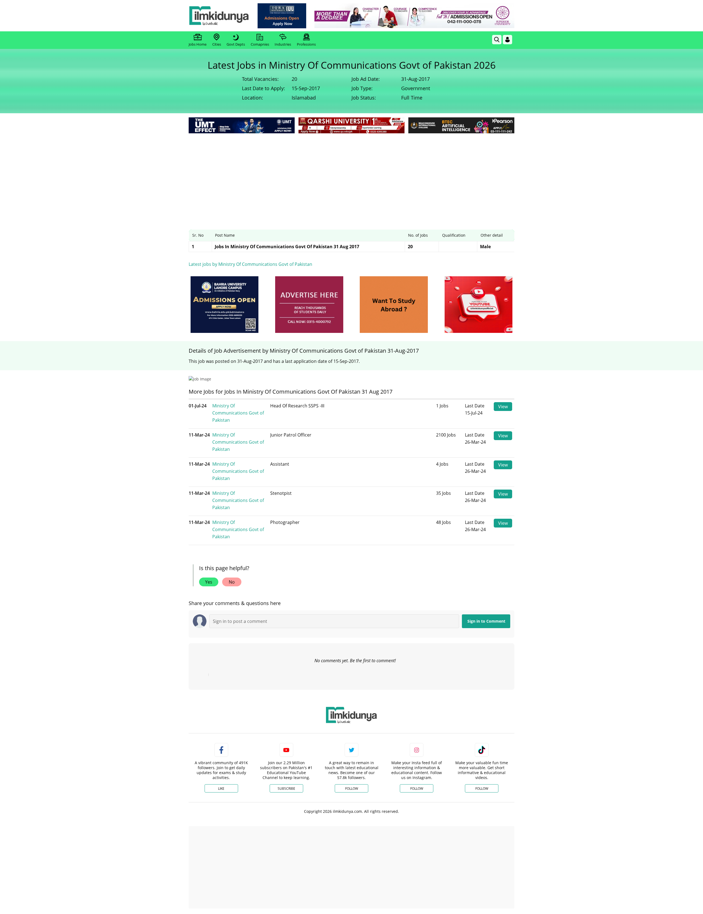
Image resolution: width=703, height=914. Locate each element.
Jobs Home (198, 44)
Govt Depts (236, 44)
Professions (306, 44)
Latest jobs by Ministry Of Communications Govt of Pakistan (250, 264)
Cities (216, 44)
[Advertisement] (351, 175)
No (232, 582)
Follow (351, 788)
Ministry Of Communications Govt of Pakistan (238, 413)
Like (221, 788)
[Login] (507, 39)
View (503, 407)
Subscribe (286, 788)
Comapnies (260, 44)
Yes (208, 582)
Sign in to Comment (486, 621)
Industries (283, 44)
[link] (282, 15)
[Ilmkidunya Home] (219, 15)
